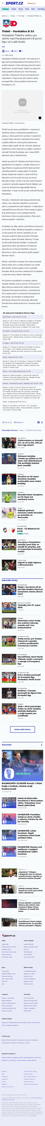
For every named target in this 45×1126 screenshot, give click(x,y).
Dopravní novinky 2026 (31, 1003)
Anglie (20, 508)
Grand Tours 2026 (29, 957)
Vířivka (27, 1043)
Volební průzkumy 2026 (9, 947)
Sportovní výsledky (24, 603)
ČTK (3, 47)
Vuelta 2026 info (28, 944)
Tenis (27, 9)
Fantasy (5, 9)
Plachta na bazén (11, 1040)
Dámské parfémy (28, 1057)
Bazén (4, 1040)
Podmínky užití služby (30, 1071)
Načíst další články (23, 729)
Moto (33, 9)
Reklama (4, 1084)
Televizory (13, 1060)
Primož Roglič (28, 954)
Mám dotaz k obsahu (30, 1076)
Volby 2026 (5, 944)
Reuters (40, 1098)
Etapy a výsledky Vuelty (31, 947)
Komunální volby (7, 957)
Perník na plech (28, 984)
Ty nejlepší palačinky (30, 971)
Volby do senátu (6, 954)
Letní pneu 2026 (28, 998)
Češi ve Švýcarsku (7, 1005)
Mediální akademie (29, 1079)
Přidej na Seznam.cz (8, 1087)
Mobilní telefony (7, 1057)
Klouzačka (35, 1040)
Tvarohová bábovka (29, 979)
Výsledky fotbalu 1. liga (8, 973)
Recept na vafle (28, 981)
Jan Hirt (26, 949)
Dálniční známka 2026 (30, 1000)
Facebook (5, 1076)
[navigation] (3, 3)
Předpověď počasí (14, 1022)
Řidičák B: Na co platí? (30, 1005)
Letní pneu (37, 1057)
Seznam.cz (31, 3)
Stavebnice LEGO (17, 1057)
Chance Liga (22, 560)
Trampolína (20, 1040)
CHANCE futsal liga (33, 430)
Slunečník (28, 1040)
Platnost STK (27, 1011)
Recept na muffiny (29, 973)
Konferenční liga (23, 636)
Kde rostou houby (25, 1022)
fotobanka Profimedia (8, 1099)
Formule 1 (5, 981)
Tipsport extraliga (7, 976)
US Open (21, 454)
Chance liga (5, 971)
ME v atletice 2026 (7, 979)
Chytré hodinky (21, 1060)
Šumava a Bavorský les (8, 1003)
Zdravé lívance (28, 976)
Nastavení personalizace (31, 1084)
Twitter (4, 1081)
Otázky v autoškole (29, 1008)
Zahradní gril (21, 1043)
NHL (3, 984)
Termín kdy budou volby (9, 952)
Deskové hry (5, 1060)
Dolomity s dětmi (7, 1011)
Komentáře (7, 745)
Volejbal (20, 704)
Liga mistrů (22, 438)
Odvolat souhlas (28, 1081)
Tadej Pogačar (28, 952)
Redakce (4, 1071)
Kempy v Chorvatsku (8, 998)
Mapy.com (5, 1022)
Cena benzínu (36, 1022)
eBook (7, 51)
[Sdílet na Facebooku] (38, 422)
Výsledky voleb (6, 949)
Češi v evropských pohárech (10, 1025)
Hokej (20, 9)
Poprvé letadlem (7, 1000)
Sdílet (16, 51)
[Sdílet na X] (42, 422)
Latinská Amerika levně (9, 1008)
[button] (22, 105)
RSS (3, 1074)
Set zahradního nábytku (9, 1043)
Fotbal (13, 9)
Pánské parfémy (31, 1060)
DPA (35, 1098)
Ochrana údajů (28, 1074)
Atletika (20, 618)
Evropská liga (21, 526)
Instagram (5, 1079)
